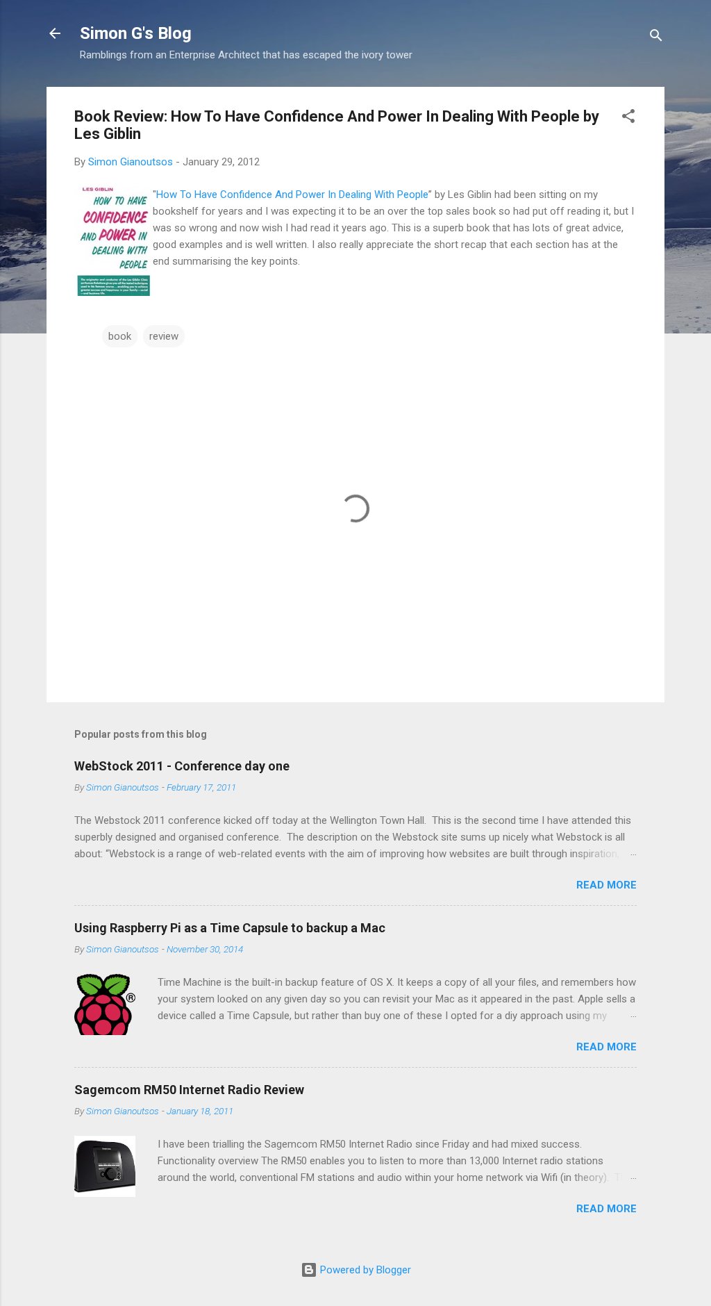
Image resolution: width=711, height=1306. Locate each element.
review (163, 336)
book (119, 336)
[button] (628, 118)
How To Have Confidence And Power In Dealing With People (292, 194)
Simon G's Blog (136, 33)
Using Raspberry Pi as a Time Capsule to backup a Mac (229, 927)
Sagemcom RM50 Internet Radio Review (189, 1089)
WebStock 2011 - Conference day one (182, 766)
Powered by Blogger (364, 1270)
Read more (606, 885)
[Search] (656, 38)
